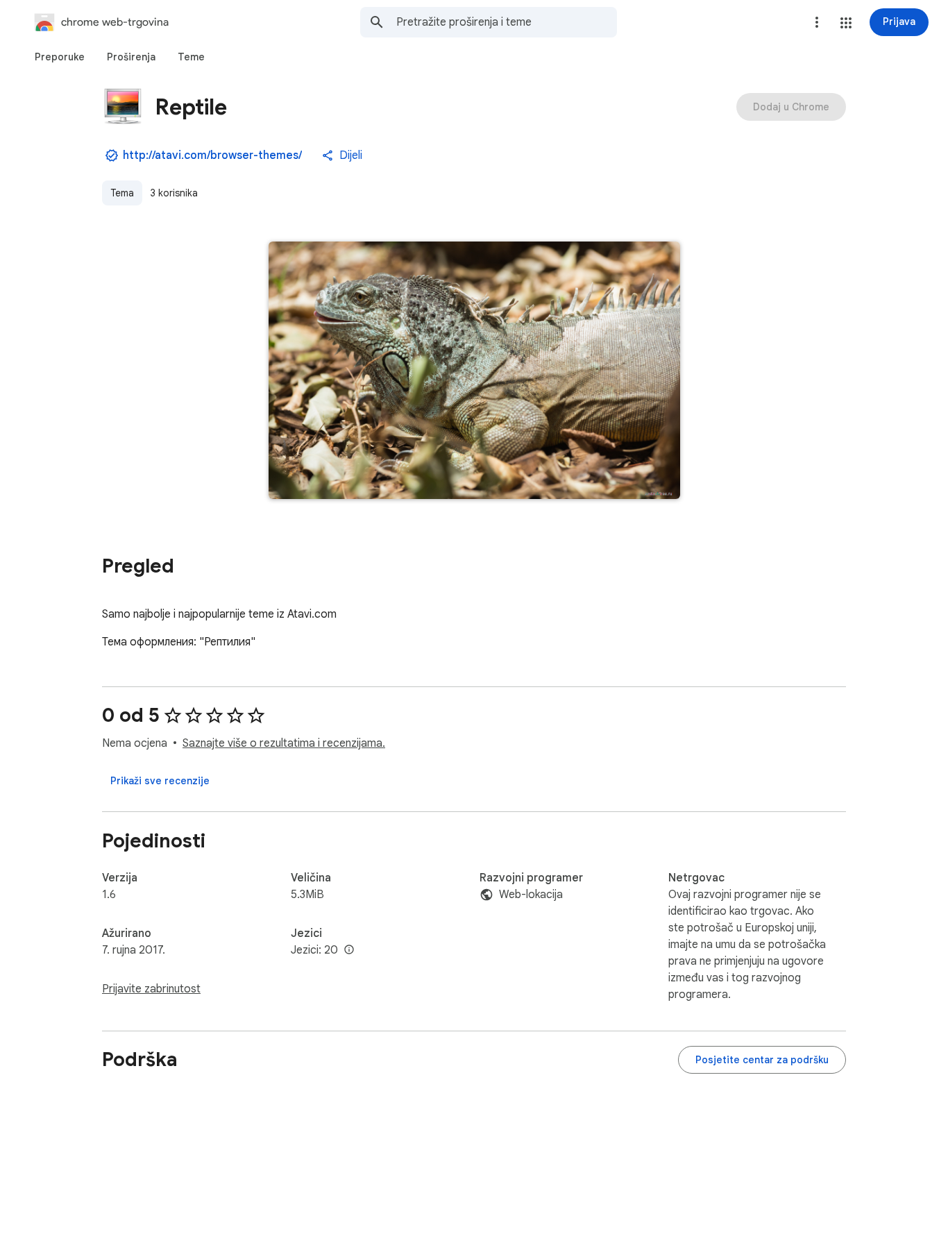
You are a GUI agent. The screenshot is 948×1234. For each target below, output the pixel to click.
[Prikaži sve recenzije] (160, 780)
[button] (846, 23)
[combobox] (506, 22)
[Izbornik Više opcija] (817, 22)
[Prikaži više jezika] (349, 950)
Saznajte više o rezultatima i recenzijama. (284, 743)
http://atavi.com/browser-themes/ (212, 155)
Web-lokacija (531, 895)
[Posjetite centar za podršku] (762, 1059)
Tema (122, 193)
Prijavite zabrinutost (151, 989)
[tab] (60, 56)
